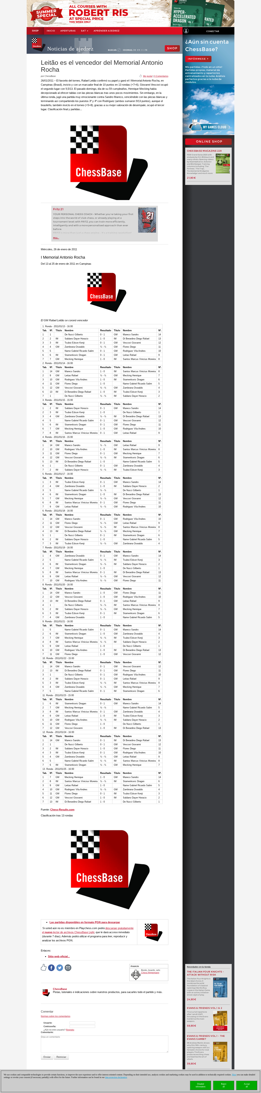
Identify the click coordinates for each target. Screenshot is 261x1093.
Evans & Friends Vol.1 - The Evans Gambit (206, 1037)
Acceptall (247, 1085)
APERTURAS (68, 30)
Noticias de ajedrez (70, 49)
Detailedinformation (200, 1085)
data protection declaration (116, 1077)
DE (134, 50)
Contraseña (49, 1026)
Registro (70, 1030)
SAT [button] (83, 30)
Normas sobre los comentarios (55, 1016)
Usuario (47, 1023)
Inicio (51, 30)
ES (142, 50)
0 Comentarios (161, 76)
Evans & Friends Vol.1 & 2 (204, 1008)
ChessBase (60, 988)
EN (138, 50)
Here (234, 1074)
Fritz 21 (58, 209)
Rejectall (223, 1085)
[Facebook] (51, 967)
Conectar (212, 31)
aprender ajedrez (106, 30)
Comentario (47, 1032)
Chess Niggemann (150, 972)
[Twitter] (60, 967)
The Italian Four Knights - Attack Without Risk (205, 973)
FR (146, 50)
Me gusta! (148, 76)
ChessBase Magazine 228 (204, 150)
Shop (35, 31)
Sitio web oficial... (59, 956)
